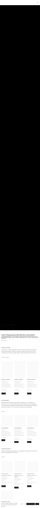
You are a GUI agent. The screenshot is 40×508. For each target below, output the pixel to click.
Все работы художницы (5, 357)
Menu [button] (38, 2)
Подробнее (3, 411)
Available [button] (3, 393)
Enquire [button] (3, 440)
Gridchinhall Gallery (7, 2)
